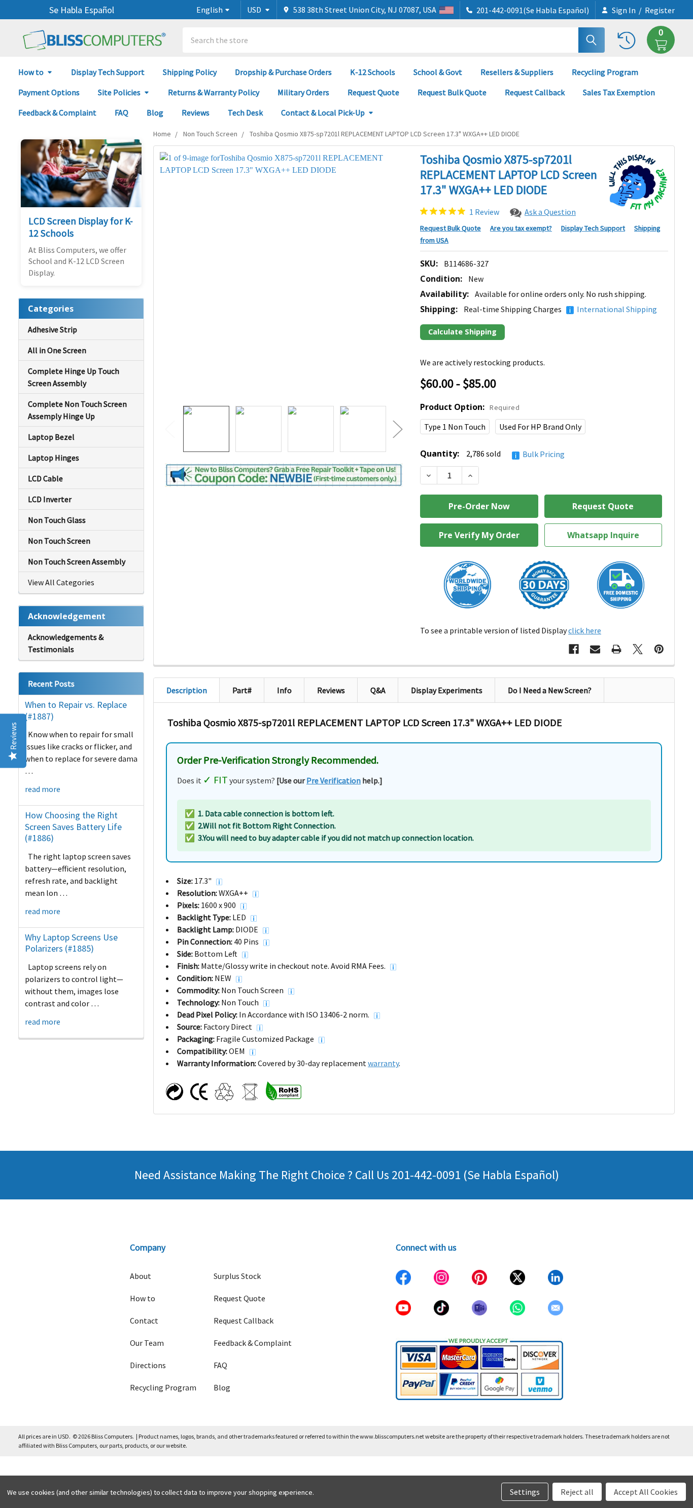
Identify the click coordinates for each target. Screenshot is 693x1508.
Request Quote (373, 92)
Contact (144, 1320)
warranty (383, 1063)
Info (284, 690)
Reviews (196, 112)
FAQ (121, 112)
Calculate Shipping (462, 331)
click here (584, 630)
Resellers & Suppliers (516, 72)
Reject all (577, 1492)
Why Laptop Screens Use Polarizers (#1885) (71, 943)
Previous (170, 428)
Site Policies (119, 92)
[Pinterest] (659, 649)
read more (42, 789)
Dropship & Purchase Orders (283, 72)
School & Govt (437, 72)
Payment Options (49, 92)
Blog (155, 112)
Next (398, 428)
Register (660, 10)
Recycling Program (605, 72)
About (140, 1276)
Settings (525, 1492)
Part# (242, 690)
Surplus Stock (237, 1276)
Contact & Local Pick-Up (323, 112)
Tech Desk (245, 112)
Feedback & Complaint (57, 112)
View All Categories (61, 582)
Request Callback (535, 92)
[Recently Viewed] (629, 40)
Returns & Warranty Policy (213, 92)
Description (186, 690)
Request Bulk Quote (452, 92)
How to (31, 72)
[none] (284, 276)
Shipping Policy (190, 72)
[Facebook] (574, 649)
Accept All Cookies (646, 1492)
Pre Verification (333, 780)
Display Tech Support (108, 72)
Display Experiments (446, 690)
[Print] (616, 649)
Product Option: (469, 406)
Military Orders (303, 92)
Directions (148, 1365)
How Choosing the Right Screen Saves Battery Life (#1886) (73, 826)
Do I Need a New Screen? (550, 690)
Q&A (378, 690)
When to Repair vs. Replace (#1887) (76, 710)
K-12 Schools (372, 72)
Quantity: (492, 454)
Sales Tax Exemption (619, 92)
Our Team (147, 1343)
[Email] (595, 649)
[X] (638, 649)
